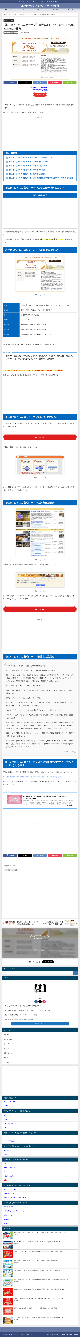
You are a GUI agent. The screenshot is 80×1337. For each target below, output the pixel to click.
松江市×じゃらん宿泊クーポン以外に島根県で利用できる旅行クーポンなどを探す (40, 178)
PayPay (25, 9)
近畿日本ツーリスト (9, 1167)
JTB (5, 1163)
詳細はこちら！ (40, 1023)
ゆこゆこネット (8, 1150)
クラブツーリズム (9, 1176)
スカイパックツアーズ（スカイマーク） (15, 1197)
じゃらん (42, 295)
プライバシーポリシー (25, 1334)
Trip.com (6, 1219)
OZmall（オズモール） (10, 1206)
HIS (5, 1171)
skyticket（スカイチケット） (12, 1101)
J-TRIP (6, 1106)
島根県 (8, 870)
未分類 (6, 1057)
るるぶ (5, 1127)
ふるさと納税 (8, 1039)
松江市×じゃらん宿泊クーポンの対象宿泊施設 (26, 170)
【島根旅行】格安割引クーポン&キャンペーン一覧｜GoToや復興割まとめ (33, 776)
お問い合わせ (14, 1334)
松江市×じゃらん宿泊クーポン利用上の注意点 (26, 174)
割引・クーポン (9, 9)
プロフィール (6, 1334)
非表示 (14, 153)
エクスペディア (8, 1215)
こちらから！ (40, 94)
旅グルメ (39, 9)
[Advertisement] (40, 134)
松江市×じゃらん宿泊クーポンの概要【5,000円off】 (28, 162)
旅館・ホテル (55, 9)
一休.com (6, 1137)
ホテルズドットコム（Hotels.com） (14, 1211)
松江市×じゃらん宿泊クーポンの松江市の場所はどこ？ (29, 157)
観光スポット (71, 9)
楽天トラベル (7, 1115)
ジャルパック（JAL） (10, 1193)
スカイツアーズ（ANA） (11, 1189)
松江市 (15, 870)
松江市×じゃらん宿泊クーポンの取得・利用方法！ (28, 166)
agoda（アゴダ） (9, 1223)
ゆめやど (6, 1154)
